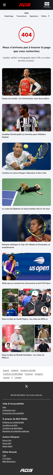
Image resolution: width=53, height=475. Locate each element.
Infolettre (14, 370)
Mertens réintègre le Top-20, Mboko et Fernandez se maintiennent (26, 246)
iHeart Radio (7, 446)
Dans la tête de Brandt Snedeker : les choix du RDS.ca (23, 356)
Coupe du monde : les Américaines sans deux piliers (25, 98)
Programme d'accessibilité (13, 413)
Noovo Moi (6, 443)
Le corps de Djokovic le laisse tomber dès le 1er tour (26, 208)
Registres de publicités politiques (15, 431)
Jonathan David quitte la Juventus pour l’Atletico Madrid (24, 135)
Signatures (34, 16)
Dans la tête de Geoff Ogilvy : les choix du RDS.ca (25, 319)
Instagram (39, 374)
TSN (4, 456)
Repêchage (8, 16)
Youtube (6, 377)
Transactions (21, 16)
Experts (6, 370)
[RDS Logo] (25, 4)
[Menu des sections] (4, 4)
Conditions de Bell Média (13, 374)
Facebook (29, 374)
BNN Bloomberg (9, 461)
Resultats (47, 7)
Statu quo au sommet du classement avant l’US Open (26, 283)
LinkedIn (18, 377)
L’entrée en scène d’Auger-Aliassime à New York (24, 173)
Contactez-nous (8, 410)
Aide (4, 407)
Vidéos (44, 16)
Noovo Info (6, 440)
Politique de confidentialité (13, 422)
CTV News (6, 458)
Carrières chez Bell (27, 370)
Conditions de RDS (10, 425)
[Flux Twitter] (26, 386)
